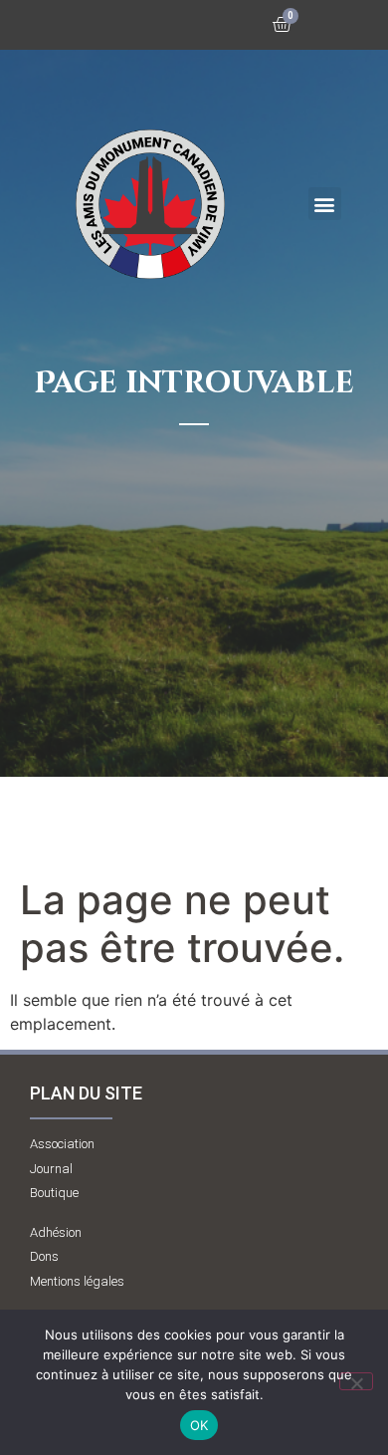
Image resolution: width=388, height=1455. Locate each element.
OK (199, 1425)
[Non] (356, 1381)
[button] (324, 203)
